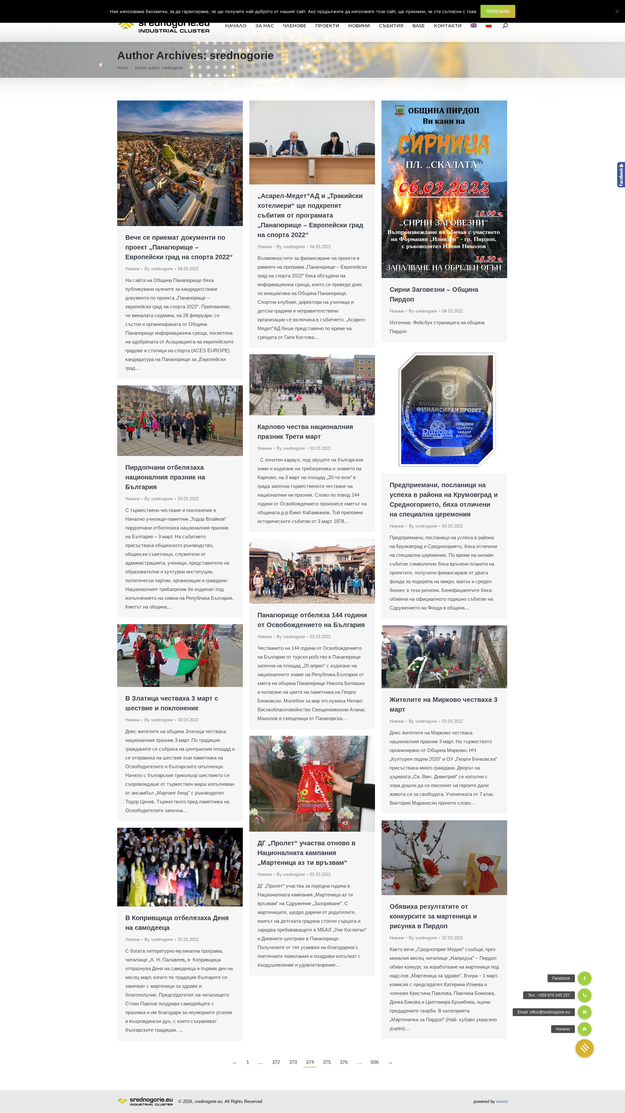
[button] (585, 1048)
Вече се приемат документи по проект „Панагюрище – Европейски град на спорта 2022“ (179, 247)
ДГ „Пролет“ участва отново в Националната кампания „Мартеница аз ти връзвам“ (306, 852)
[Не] (617, 11)
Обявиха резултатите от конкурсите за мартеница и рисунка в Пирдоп (433, 916)
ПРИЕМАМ (497, 11)
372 (276, 1062)
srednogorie (242, 55)
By (159, 268)
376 (344, 1062)
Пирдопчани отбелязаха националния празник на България (165, 477)
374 (310, 1062)
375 (327, 1062)
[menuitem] (473, 25)
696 (375, 1062)
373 (293, 1062)
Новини (132, 268)
